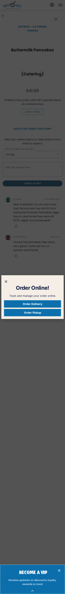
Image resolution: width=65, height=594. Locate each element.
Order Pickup (32, 312)
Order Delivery (32, 304)
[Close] (6, 281)
